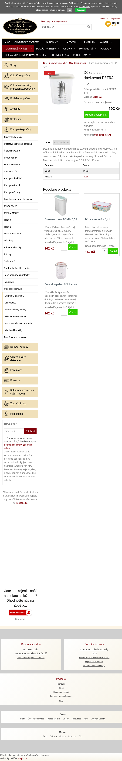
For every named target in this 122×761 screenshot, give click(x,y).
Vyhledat (89, 27)
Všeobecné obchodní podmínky (94, 649)
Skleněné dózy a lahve (15, 316)
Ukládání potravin (13, 289)
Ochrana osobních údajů (94, 665)
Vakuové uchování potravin (18, 323)
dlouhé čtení (84, 7)
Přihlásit (30, 431)
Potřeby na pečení (20, 98)
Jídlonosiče (10, 302)
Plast (85, 176)
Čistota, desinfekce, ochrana (18, 144)
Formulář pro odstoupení (61, 696)
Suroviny (52, 42)
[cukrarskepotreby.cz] (20, 25)
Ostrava (53, 736)
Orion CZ (97, 97)
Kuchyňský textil (12, 185)
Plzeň (86, 719)
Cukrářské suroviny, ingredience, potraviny (22, 87)
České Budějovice (36, 719)
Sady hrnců (9, 261)
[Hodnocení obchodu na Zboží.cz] (20, 612)
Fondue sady (10, 157)
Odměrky (8, 240)
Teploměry (9, 282)
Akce (7, 42)
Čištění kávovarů (12, 150)
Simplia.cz (22, 758)
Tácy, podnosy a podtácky (17, 275)
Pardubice (76, 719)
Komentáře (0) (61, 142)
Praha (22, 719)
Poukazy (105, 48)
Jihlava (62, 736)
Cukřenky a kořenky (14, 296)
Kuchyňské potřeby (16, 48)
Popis (47, 142)
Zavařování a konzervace (16, 337)
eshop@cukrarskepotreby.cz (55, 21)
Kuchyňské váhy (12, 192)
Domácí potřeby (46, 48)
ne (70, 10)
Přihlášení (104, 19)
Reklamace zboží (61, 692)
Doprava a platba (30, 649)
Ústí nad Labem (98, 719)
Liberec (66, 719)
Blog (61, 700)
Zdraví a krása (60, 54)
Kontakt (61, 684)
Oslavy (67, 48)
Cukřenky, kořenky (13, 137)
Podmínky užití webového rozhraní (94, 657)
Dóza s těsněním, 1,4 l (97, 219)
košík (116, 24)
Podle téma (80, 54)
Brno (45, 736)
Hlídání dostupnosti (96, 114)
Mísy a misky (10, 206)
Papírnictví (86, 48)
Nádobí (7, 219)
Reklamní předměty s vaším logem (25, 54)
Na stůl (104, 42)
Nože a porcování (12, 233)
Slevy (13, 65)
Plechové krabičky (14, 330)
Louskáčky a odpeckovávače (18, 199)
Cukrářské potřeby (26, 42)
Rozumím (81, 10)
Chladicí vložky (11, 171)
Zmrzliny (89, 42)
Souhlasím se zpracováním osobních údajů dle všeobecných (20, 443)
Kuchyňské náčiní (12, 178)
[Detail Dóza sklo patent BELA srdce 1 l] (61, 270)
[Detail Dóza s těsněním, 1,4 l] (101, 205)
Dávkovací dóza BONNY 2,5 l (60, 219)
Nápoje (7, 226)
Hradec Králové (53, 719)
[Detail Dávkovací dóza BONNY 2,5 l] (61, 205)
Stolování (15, 119)
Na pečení (71, 42)
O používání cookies (94, 661)
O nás (61, 688)
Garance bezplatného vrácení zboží (31, 653)
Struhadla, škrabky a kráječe (18, 268)
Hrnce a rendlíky (12, 164)
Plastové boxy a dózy (15, 309)
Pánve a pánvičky (12, 247)
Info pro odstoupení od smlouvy (31, 657)
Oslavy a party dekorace (18, 358)
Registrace (115, 19)
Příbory (7, 254)
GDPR (94, 653)
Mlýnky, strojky (11, 213)
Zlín (80, 736)
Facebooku (21, 503)
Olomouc (72, 736)
